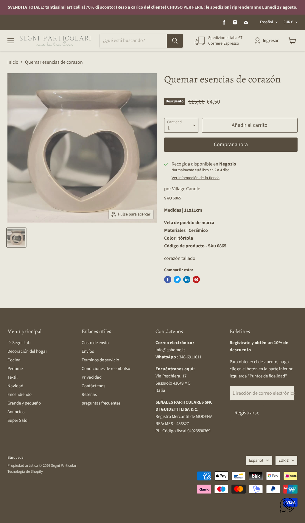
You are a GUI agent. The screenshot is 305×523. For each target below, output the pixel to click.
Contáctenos (93, 386)
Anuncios (15, 412)
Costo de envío (95, 343)
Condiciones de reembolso (106, 369)
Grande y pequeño (24, 403)
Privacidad (92, 377)
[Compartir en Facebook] (167, 279)
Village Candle (186, 188)
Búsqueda (15, 457)
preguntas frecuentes (101, 403)
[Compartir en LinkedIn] (186, 279)
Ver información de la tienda (196, 178)
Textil (12, 377)
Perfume (15, 369)
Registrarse (246, 412)
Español (266, 22)
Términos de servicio (100, 360)
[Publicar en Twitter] (177, 279)
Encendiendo (19, 394)
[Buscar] (175, 41)
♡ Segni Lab (18, 343)
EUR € (288, 22)
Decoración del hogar (27, 351)
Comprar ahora (231, 144)
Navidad (15, 386)
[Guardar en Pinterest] (196, 279)
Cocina (14, 360)
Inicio (12, 62)
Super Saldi (18, 420)
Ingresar (271, 41)
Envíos (88, 351)
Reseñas (89, 394)
